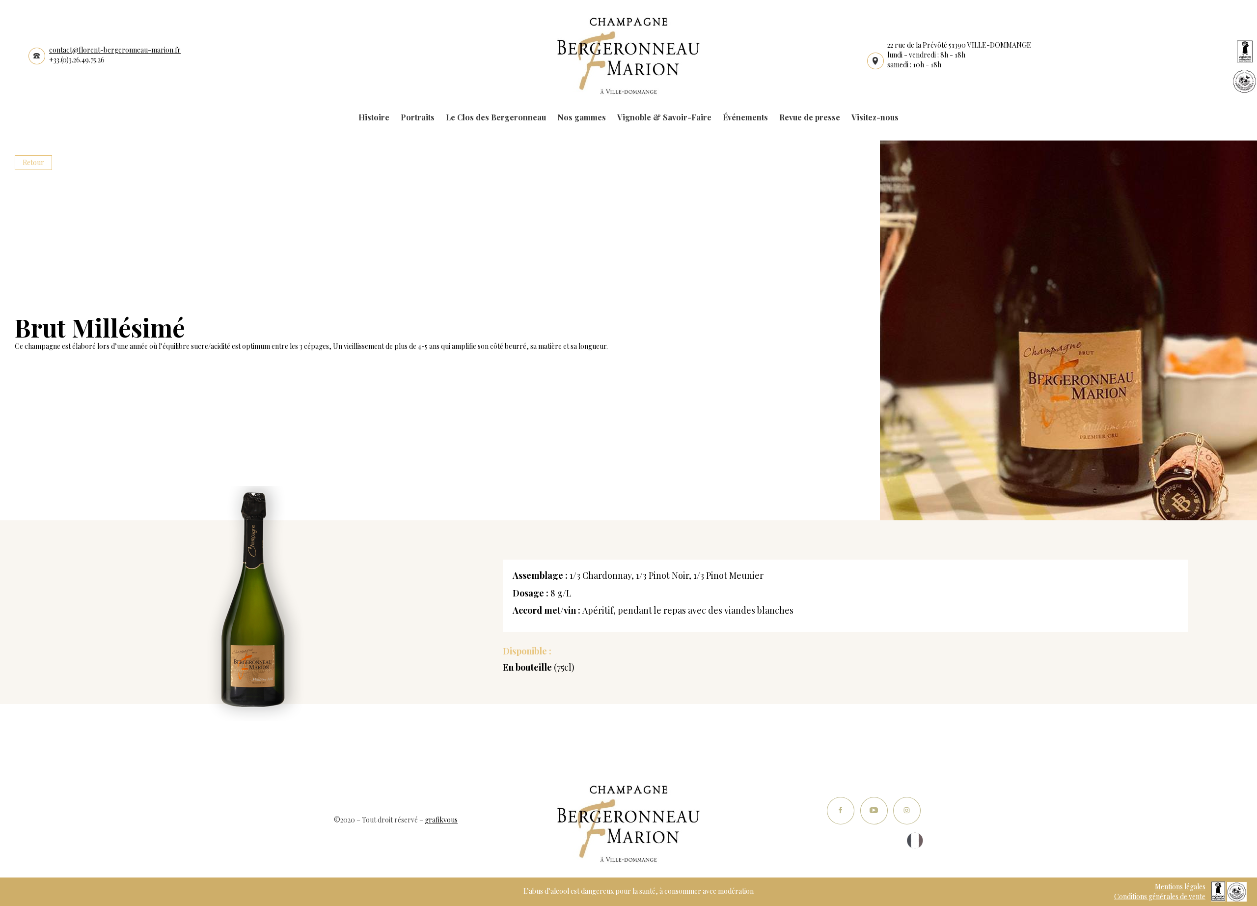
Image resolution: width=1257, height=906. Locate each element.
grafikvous (441, 819)
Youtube (874, 811)
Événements (745, 117)
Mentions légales (1180, 886)
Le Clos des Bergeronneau (496, 117)
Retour (33, 162)
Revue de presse (809, 117)
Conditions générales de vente (1159, 896)
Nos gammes (581, 117)
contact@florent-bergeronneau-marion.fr (115, 50)
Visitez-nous (875, 117)
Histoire (373, 117)
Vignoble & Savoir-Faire (664, 117)
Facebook (841, 811)
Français (915, 840)
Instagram (907, 811)
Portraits (418, 117)
